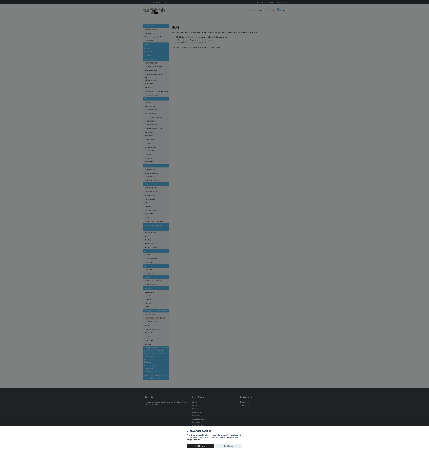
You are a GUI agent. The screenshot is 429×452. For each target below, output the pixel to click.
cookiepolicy (231, 437)
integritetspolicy (193, 440)
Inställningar (229, 446)
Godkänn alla (200, 446)
